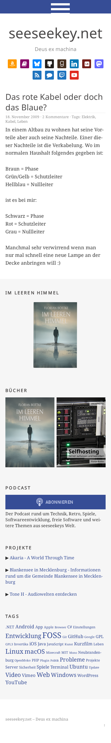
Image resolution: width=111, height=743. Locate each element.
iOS (33, 643)
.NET (9, 626)
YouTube (16, 682)
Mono (73, 653)
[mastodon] (99, 63)
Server (11, 667)
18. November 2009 (22, 116)
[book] (24, 63)
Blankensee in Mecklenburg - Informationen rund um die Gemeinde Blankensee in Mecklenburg (54, 576)
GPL (100, 636)
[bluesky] (37, 63)
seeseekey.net (55, 32)
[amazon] (12, 63)
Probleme (72, 659)
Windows (63, 675)
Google (89, 637)
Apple (49, 627)
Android (24, 626)
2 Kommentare (55, 116)
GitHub (75, 636)
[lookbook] (86, 63)
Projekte (93, 660)
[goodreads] (61, 63)
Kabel (10, 121)
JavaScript (55, 644)
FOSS (51, 635)
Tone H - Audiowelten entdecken (43, 594)
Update (94, 667)
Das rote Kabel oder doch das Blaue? (54, 102)
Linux (14, 651)
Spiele (43, 667)
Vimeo (29, 675)
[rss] (37, 74)
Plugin (44, 660)
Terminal (59, 667)
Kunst (69, 644)
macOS (35, 651)
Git (65, 637)
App (39, 626)
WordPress (87, 675)
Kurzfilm (83, 644)
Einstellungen (84, 627)
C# (69, 626)
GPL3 (9, 644)
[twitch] (61, 74)
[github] (49, 63)
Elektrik (88, 116)
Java (42, 643)
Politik (54, 660)
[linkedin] (74, 63)
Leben (22, 121)
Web (43, 674)
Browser (60, 627)
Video (13, 675)
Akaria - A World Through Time (42, 558)
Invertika (21, 644)
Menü (55, 6)
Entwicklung (23, 636)
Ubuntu (79, 666)
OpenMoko (23, 660)
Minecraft (53, 652)
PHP (35, 660)
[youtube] (74, 74)
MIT (64, 652)
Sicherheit (27, 667)
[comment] (49, 74)
